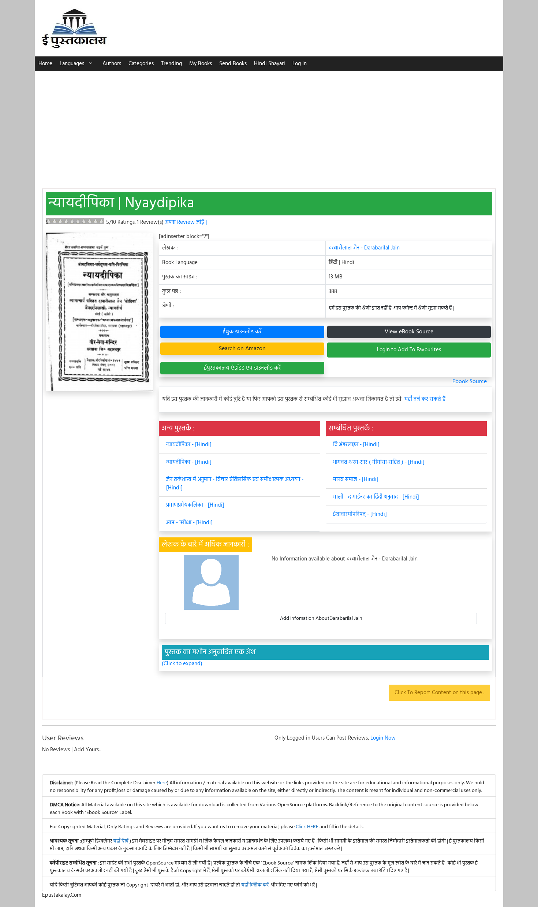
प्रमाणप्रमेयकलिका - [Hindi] (195, 505)
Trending (171, 63)
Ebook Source (469, 381)
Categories (141, 63)
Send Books (233, 63)
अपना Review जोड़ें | (186, 222)
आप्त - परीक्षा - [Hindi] (189, 522)
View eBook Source (409, 332)
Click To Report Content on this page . (439, 692)
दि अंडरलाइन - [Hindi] (356, 444)
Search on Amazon (242, 348)
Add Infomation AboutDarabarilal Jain (321, 618)
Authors (111, 63)
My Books (200, 63)
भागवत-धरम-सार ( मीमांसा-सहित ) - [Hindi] (379, 462)
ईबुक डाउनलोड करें (242, 332)
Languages (72, 63)
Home (45, 63)
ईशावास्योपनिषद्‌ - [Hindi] (360, 514)
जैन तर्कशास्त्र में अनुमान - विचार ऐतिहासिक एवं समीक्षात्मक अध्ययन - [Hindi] (234, 483)
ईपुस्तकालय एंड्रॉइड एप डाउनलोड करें (242, 368)
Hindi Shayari (269, 63)
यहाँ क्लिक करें (255, 885)
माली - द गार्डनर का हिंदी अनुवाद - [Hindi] (376, 497)
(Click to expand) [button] (182, 664)
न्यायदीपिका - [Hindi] (189, 444)
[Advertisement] (269, 126)
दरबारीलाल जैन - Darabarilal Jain (364, 248)
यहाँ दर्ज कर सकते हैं (424, 399)
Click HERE (307, 827)
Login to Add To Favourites (409, 349)
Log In (299, 63)
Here (162, 783)
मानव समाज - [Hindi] (355, 479)
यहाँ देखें (121, 841)
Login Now (383, 738)
